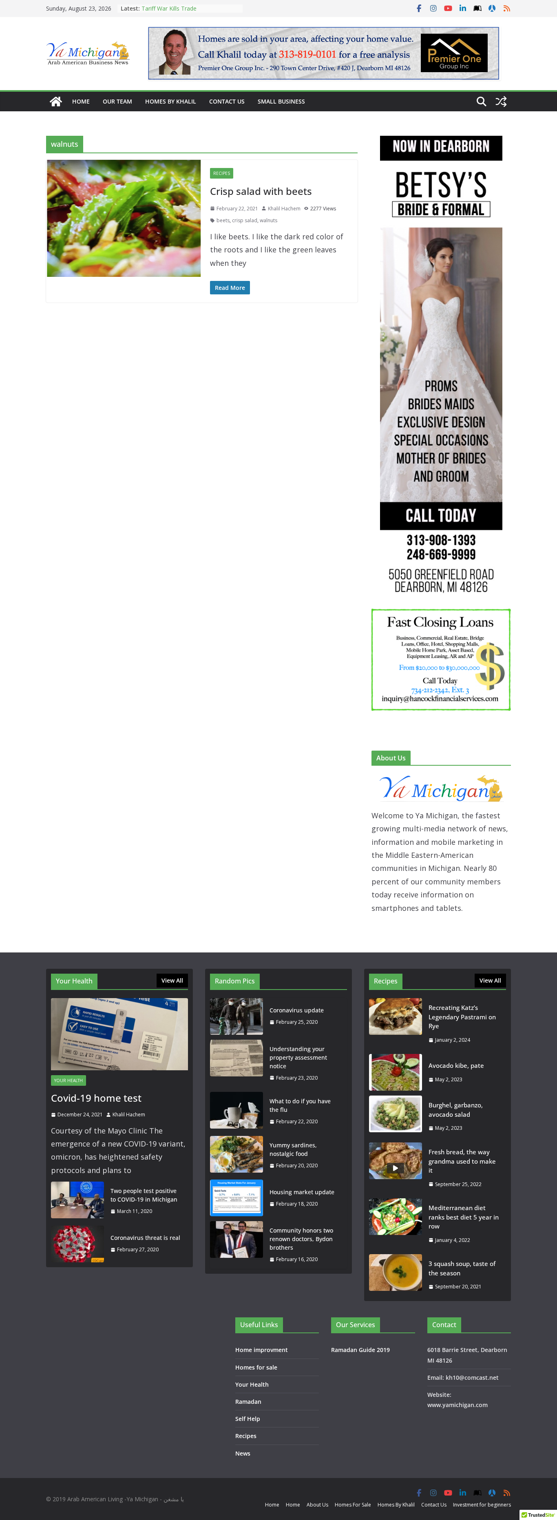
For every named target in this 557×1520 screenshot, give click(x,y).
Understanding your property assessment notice (298, 1057)
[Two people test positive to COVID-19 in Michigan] (77, 1201)
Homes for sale (256, 1367)
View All (172, 980)
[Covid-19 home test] (119, 1034)
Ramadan (248, 1401)
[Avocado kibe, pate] (395, 1072)
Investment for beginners (482, 1504)
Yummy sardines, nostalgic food (293, 1149)
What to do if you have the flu (300, 1105)
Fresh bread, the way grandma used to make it (462, 1161)
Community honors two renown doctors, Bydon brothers (301, 1238)
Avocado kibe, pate (456, 1065)
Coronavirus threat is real (145, 1238)
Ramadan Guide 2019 (360, 1350)
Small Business (281, 101)
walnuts (268, 220)
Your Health (68, 1080)
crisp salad (244, 220)
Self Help (247, 1419)
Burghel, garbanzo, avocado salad (456, 1109)
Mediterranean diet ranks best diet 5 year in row (464, 1217)
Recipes (221, 173)
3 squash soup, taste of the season (462, 1268)
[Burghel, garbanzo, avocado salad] (395, 1117)
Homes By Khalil (170, 101)
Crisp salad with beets (261, 191)
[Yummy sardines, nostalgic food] (236, 1155)
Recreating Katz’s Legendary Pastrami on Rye (178, 12)
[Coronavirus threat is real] (77, 1244)
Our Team (117, 101)
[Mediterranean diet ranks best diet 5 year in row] (395, 1223)
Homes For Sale (353, 1504)
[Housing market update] (236, 1198)
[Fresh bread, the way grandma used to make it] (395, 1167)
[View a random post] (501, 101)
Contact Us (227, 101)
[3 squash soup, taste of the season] (395, 1275)
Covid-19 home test (96, 1098)
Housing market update (302, 1192)
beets (223, 220)
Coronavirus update (297, 1010)
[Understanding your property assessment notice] (236, 1063)
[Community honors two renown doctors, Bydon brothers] (236, 1245)
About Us (317, 1504)
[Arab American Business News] (56, 101)
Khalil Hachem (284, 208)
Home (81, 101)
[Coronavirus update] (236, 1016)
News (242, 1453)
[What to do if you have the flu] (236, 1111)
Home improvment (261, 1350)
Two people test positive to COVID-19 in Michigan (144, 1195)
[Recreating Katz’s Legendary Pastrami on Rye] (395, 1023)
